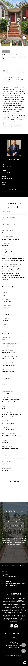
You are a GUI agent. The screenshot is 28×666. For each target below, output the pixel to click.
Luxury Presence (14, 647)
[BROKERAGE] (14, 637)
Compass (20, 600)
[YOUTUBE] (18, 633)
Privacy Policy (19, 655)
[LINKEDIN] (14, 633)
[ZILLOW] (22, 633)
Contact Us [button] (14, 553)
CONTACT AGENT (14, 189)
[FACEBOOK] (5, 633)
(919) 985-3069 (6, 172)
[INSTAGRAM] (9, 633)
